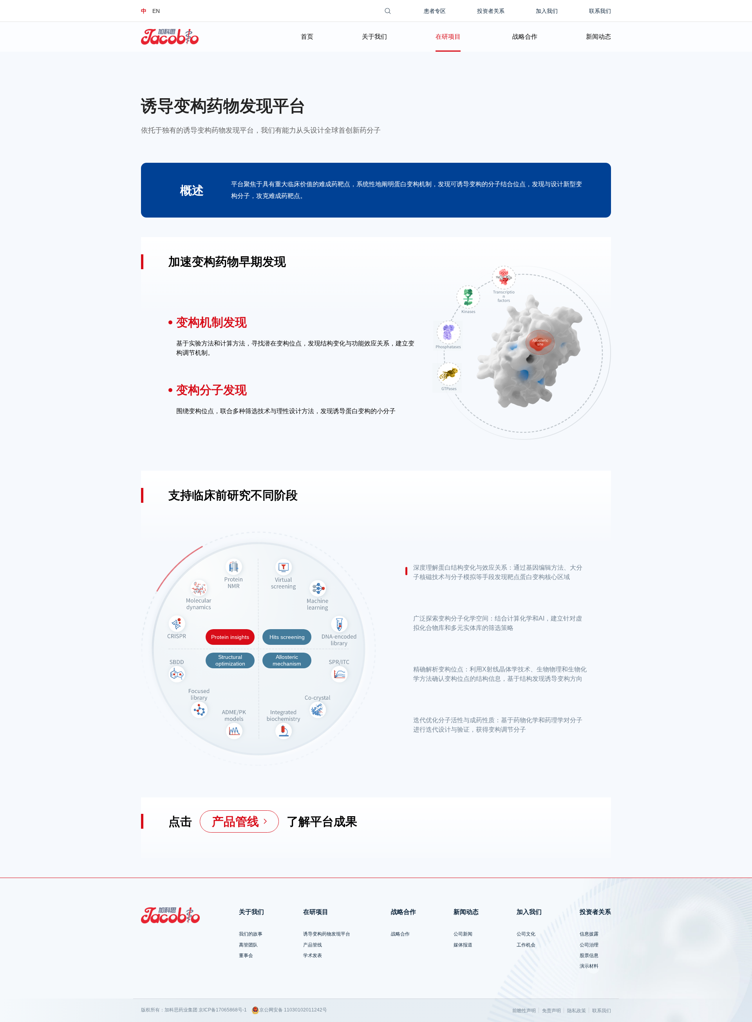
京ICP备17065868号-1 (223, 1010)
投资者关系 (490, 11)
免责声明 (551, 1010)
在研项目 (448, 36)
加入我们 (547, 11)
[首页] (170, 37)
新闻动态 (598, 36)
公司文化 (526, 934)
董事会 (246, 955)
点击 (180, 821)
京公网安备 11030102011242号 (293, 1010)
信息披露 (589, 934)
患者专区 (435, 11)
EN (156, 11)
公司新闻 (463, 934)
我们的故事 (250, 934)
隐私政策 (576, 1010)
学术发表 (312, 955)
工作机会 (526, 945)
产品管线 (312, 945)
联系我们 (600, 11)
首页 (307, 36)
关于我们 (374, 36)
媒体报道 (463, 945)
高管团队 (248, 945)
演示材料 (589, 966)
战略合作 (524, 36)
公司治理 (589, 945)
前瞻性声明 (524, 1010)
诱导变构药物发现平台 (326, 934)
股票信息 (589, 955)
